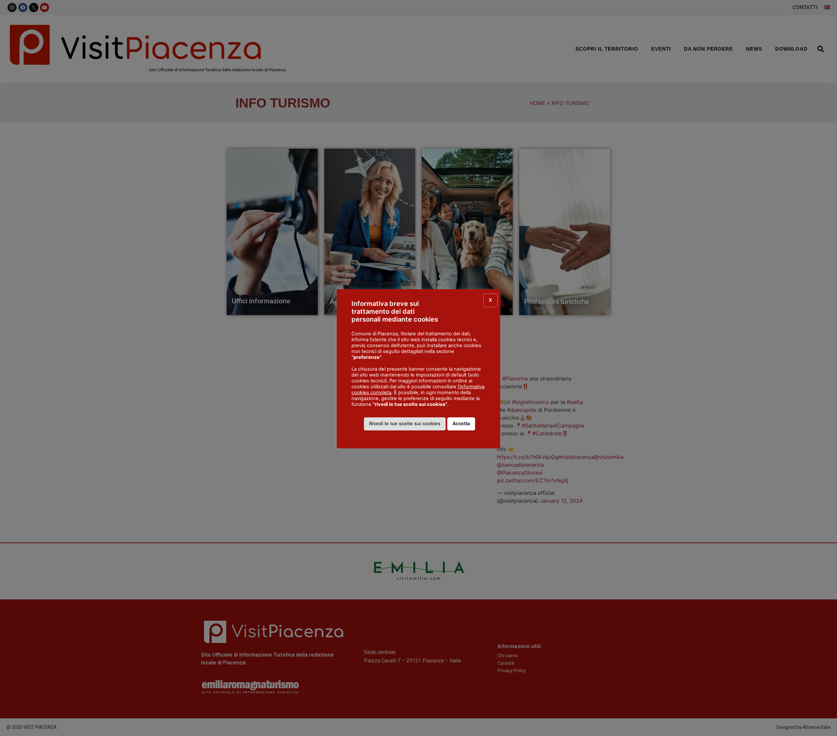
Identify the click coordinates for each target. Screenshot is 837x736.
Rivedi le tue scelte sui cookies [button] (404, 423)
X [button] (490, 300)
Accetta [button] (461, 423)
